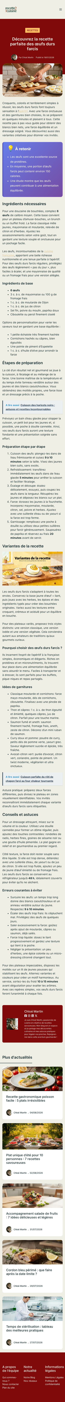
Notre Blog (29, 1377)
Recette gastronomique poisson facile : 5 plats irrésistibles (30, 1098)
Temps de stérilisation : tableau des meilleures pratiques (29, 1328)
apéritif (23, 111)
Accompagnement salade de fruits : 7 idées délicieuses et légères (32, 1215)
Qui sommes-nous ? (9, 1379)
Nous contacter (10, 1384)
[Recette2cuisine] (11, 9)
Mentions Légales (54, 1377)
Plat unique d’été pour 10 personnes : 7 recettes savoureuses (24, 1159)
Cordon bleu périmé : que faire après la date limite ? (29, 1272)
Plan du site (8, 1387)
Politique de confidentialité (52, 1382)
